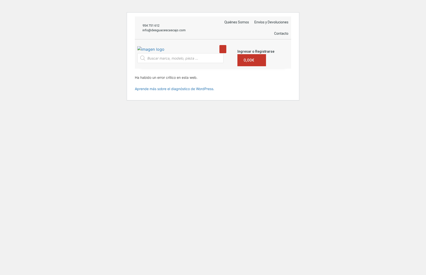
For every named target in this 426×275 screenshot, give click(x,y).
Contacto (281, 33)
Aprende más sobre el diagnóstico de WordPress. (174, 89)
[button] (222, 49)
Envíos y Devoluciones (271, 22)
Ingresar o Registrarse (255, 51)
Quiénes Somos (236, 22)
